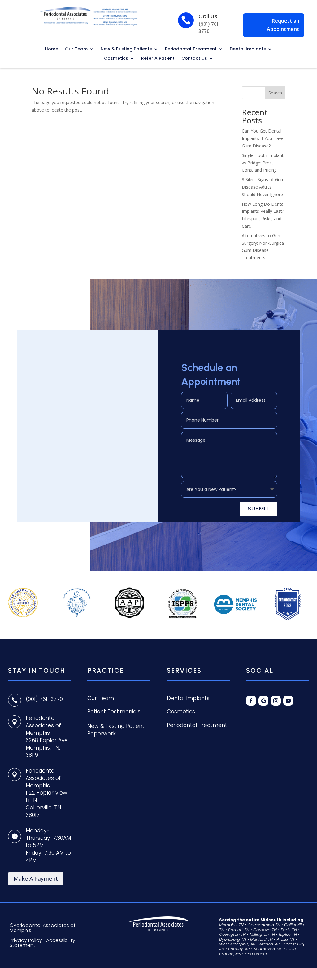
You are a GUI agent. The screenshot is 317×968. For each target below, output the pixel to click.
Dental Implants (248, 49)
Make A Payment (36, 878)
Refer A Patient (158, 58)
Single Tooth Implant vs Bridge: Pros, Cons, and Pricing (263, 162)
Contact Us (194, 58)
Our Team (76, 49)
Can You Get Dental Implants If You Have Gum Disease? (263, 138)
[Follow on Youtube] (288, 701)
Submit (258, 508)
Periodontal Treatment (191, 49)
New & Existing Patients (126, 49)
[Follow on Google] (263, 701)
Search (275, 93)
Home (51, 49)
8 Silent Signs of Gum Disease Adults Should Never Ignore (263, 187)
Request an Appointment (283, 25)
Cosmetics (116, 58)
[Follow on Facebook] (251, 701)
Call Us (207, 16)
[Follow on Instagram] (276, 701)
